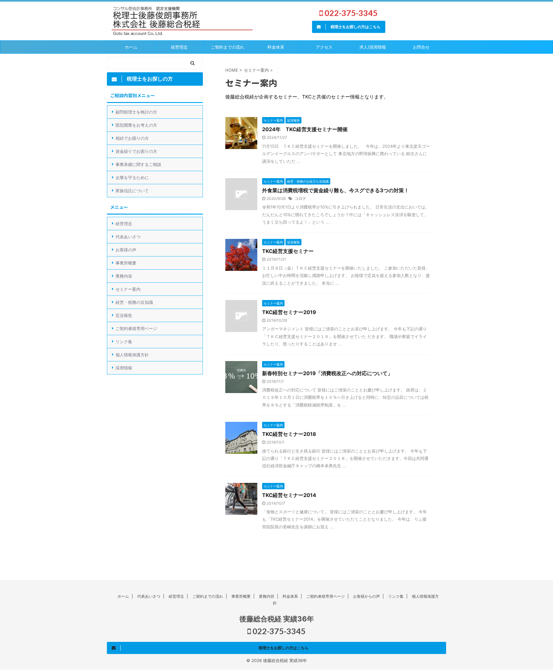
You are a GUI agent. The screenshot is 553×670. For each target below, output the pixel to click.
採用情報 (124, 367)
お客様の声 (126, 249)
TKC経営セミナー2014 (289, 495)
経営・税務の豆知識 (134, 302)
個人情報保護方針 (132, 354)
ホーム (131, 47)
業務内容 (124, 276)
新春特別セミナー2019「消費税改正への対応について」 (327, 373)
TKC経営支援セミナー (288, 251)
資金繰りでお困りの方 (136, 151)
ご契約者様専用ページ (136, 328)
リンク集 (124, 341)
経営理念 (179, 47)
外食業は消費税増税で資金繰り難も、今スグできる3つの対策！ (335, 190)
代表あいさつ (128, 236)
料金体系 (276, 47)
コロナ (300, 198)
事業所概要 (126, 262)
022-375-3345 (350, 13)
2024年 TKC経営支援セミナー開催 (305, 129)
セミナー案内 (128, 289)
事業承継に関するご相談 (138, 164)
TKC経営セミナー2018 (289, 434)
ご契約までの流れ (227, 47)
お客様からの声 (366, 596)
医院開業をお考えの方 (136, 125)
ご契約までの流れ (207, 596)
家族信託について (132, 190)
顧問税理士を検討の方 (136, 111)
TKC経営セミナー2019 (289, 312)
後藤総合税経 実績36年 (276, 619)
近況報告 (124, 315)
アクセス (324, 47)
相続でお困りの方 (132, 138)
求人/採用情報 (372, 47)
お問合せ (421, 47)
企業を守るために (132, 177)
